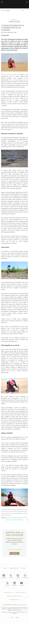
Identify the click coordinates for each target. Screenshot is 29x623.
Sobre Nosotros (14, 568)
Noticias (14, 19)
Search (21, 520)
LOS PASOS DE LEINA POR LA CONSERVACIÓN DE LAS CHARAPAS (12, 27)
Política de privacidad (20, 592)
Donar (5, 568)
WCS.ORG (23, 568)
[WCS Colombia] (14, 2)
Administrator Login (14, 599)
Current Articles (9, 520)
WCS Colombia (5, 10)
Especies (8, 517)
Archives (16, 520)
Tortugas (13, 517)
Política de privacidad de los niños (14, 596)
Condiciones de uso (8, 592)
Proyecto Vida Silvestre (21, 517)
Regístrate (14, 553)
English (12, 617)
